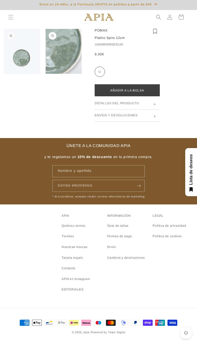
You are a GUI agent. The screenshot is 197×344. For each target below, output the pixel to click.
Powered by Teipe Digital (108, 332)
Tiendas (68, 236)
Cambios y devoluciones (126, 257)
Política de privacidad (169, 225)
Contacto (68, 268)
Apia (86, 332)
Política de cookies (167, 236)
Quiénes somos (73, 225)
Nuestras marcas (74, 247)
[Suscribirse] (138, 186)
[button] (10, 17)
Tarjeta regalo (72, 257)
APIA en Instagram (76, 279)
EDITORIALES (73, 289)
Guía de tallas (118, 225)
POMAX (101, 30)
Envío (111, 247)
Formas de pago (119, 236)
